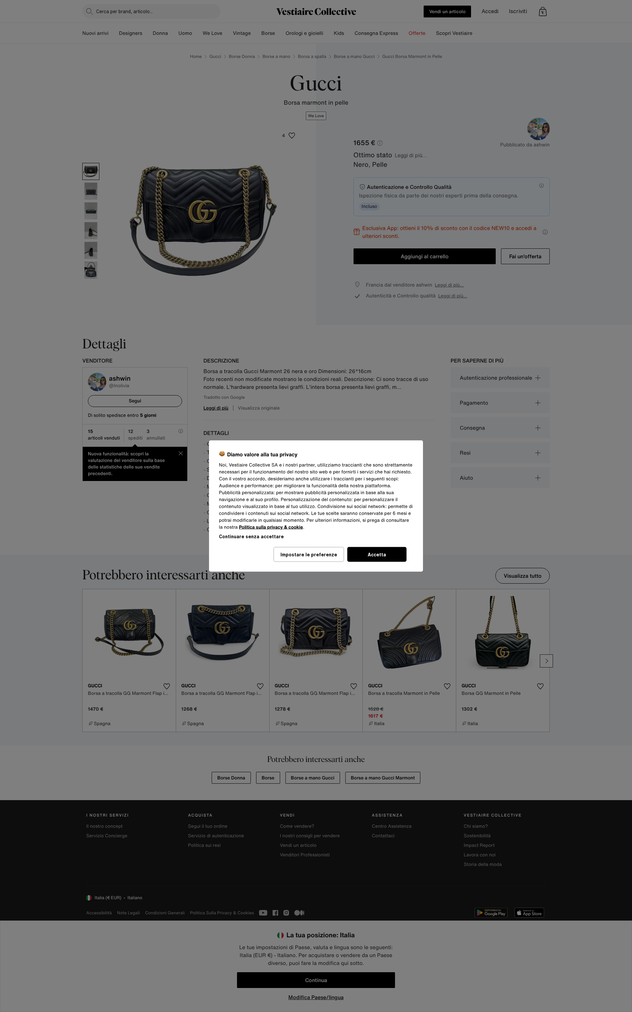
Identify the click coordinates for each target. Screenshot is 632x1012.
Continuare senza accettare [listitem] (251, 536)
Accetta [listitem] (377, 554)
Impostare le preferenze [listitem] (308, 554)
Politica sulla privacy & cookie (271, 527)
